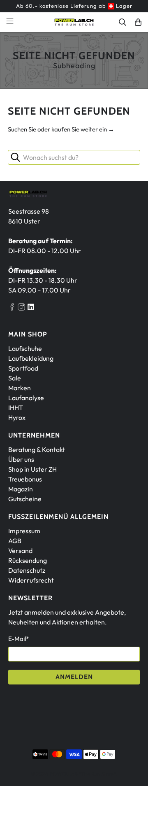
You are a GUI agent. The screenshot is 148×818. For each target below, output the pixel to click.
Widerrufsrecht (31, 580)
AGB (14, 541)
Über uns (21, 459)
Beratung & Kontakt (36, 449)
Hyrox (16, 417)
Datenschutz (26, 570)
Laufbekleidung (30, 358)
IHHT (15, 407)
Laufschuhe (25, 348)
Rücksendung (27, 560)
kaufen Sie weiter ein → (82, 129)
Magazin (20, 489)
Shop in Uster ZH (32, 469)
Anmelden (74, 677)
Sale (14, 378)
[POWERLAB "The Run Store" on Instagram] (21, 308)
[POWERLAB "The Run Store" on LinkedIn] (31, 308)
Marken (19, 388)
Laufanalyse (26, 398)
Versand (20, 550)
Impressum (24, 531)
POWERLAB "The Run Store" (82, 773)
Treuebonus (25, 479)
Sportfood (23, 368)
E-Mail (18, 639)
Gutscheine (25, 499)
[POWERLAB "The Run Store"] (74, 22)
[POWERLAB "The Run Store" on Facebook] (12, 308)
